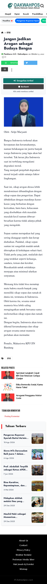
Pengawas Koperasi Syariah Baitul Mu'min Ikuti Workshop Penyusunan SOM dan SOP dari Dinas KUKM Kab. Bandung (28, 20)
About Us (23, 540)
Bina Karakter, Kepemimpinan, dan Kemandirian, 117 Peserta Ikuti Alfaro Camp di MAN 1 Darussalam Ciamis (14, 484)
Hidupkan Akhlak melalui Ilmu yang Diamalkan (13, 500)
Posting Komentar (12, 416)
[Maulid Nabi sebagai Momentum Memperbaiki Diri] (37, 517)
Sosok (26, 14)
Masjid (8, 14)
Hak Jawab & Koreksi (23, 564)
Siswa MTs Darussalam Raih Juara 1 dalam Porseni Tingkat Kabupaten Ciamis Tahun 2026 (15, 452)
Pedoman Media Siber (23, 559)
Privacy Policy (23, 550)
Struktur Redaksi (23, 554)
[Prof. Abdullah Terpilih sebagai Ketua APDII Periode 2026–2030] (37, 470)
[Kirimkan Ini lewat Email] (4, 69)
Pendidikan (37, 14)
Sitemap (23, 569)
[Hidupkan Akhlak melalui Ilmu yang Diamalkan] (37, 502)
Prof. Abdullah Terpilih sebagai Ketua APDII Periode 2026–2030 (16, 468)
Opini (17, 14)
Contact (23, 545)
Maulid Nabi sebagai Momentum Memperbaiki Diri (15, 515)
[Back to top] (40, 577)
